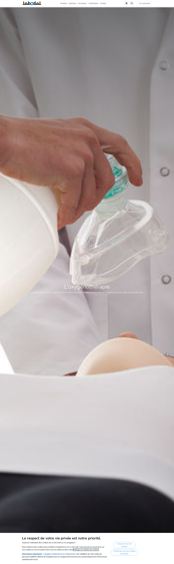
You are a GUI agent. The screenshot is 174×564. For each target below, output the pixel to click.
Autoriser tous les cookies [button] (124, 545)
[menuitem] (64, 3)
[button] (131, 3)
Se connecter (144, 3)
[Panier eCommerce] (126, 3)
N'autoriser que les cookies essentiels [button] (124, 552)
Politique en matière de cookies (85, 550)
